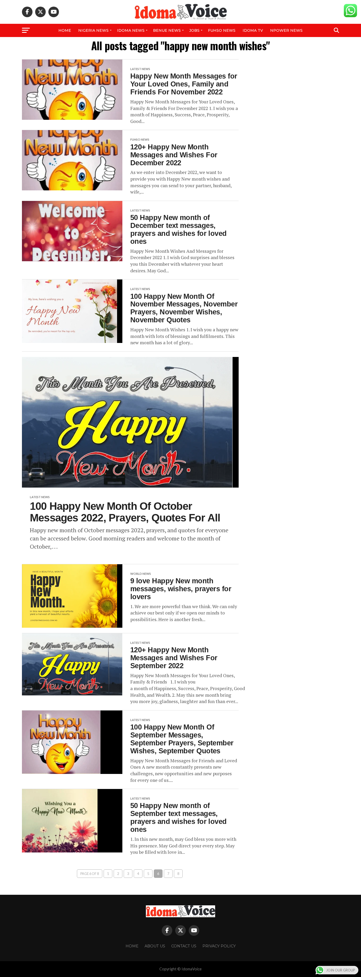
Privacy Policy (219, 946)
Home (64, 30)
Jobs (194, 30)
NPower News (286, 30)
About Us (155, 946)
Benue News (167, 30)
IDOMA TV (253, 30)
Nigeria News (93, 30)
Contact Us (183, 946)
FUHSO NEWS (221, 30)
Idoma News (131, 30)
